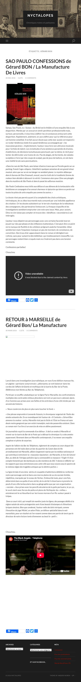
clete (20, 78)
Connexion (58, 650)
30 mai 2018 (10, 78)
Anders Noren (64, 675)
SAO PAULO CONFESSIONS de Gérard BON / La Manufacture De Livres (38, 66)
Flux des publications (62, 654)
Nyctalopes (41, 15)
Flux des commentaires (62, 659)
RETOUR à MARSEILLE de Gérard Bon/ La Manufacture (36, 322)
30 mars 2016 (11, 330)
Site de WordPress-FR (62, 663)
